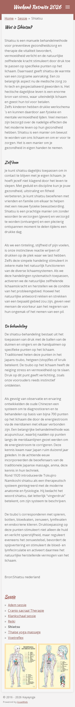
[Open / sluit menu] (67, 7)
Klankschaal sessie (22, 616)
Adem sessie (17, 605)
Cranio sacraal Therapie (26, 610)
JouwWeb (22, 701)
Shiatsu (37, 18)
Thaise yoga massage (24, 632)
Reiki (11, 621)
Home (9, 18)
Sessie (22, 18)
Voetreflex (15, 638)
